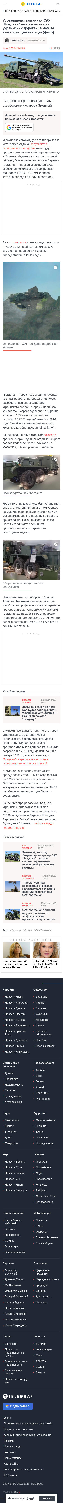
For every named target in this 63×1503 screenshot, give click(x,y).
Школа (40, 1025)
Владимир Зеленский (11, 1272)
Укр (58, 4)
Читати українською (14, 48)
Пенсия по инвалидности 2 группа (14, 1352)
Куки (30, 1498)
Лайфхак (41, 1190)
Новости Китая (14, 1184)
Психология (43, 1137)
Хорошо (47, 1498)
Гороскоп (41, 1161)
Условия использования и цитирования (27, 1435)
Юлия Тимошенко (15, 1313)
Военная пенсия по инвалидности (16, 1363)
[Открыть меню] (5, 4)
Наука (6, 1113)
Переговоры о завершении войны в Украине (33, 11)
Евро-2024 (42, 1093)
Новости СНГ (13, 1179)
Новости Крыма (14, 1046)
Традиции (41, 1285)
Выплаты (41, 1008)
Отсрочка (41, 1231)
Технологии (12, 1120)
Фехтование (43, 1098)
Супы (39, 1355)
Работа (40, 1002)
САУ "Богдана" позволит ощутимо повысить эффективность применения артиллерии (38, 915)
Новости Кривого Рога (15, 1033)
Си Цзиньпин (13, 1285)
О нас (7, 1417)
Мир (5, 1154)
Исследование (44, 1143)
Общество (40, 989)
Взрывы (10, 1229)
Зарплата (41, 996)
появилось (19, 242)
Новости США (13, 1167)
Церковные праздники (43, 1272)
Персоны (9, 1263)
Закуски (40, 1372)
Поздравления (44, 1202)
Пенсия (7, 1336)
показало (50, 435)
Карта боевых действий (13, 1222)
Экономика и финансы (11, 1064)
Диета (39, 1131)
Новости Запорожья (17, 1025)
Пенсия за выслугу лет (16, 1381)
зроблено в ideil (11, 1492)
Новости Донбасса (16, 1040)
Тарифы (10, 1090)
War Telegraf (27, 847)
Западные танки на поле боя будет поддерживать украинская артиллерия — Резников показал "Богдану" (40, 713)
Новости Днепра (15, 1008)
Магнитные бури (46, 1196)
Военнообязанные (47, 1237)
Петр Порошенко (15, 1308)
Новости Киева (14, 996)
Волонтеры (12, 1246)
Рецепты (39, 1336)
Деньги (9, 1073)
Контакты (9, 1452)
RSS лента (10, 1475)
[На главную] (31, 4)
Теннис (40, 1081)
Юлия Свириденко (16, 1325)
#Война (27, 930)
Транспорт (11, 1079)
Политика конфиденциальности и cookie (28, 1423)
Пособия (41, 1040)
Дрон (8, 1137)
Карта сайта (11, 1463)
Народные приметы (48, 1279)
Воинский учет (44, 1243)
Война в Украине (13, 1213)
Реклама (9, 1440)
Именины (41, 1302)
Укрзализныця (13, 1102)
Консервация (44, 1349)
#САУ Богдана (42, 930)
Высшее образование (44, 1033)
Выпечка (41, 1343)
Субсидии (42, 1014)
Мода (39, 1173)
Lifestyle (38, 1154)
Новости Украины (27, 701)
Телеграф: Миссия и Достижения (23, 1469)
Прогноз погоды (45, 1046)
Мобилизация (42, 1213)
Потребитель (43, 1167)
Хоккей (40, 1087)
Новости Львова (15, 1019)
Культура (41, 1184)
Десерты (41, 1361)
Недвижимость (14, 1084)
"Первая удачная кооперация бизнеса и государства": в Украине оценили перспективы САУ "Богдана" (38, 889)
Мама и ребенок (45, 1120)
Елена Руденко (17, 40)
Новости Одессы (15, 1014)
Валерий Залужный (17, 1296)
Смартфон (11, 1143)
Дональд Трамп (14, 1279)
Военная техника (15, 1252)
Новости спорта (43, 1063)
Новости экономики (28, 877)
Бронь (39, 1226)
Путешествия (44, 1179)
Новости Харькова (16, 1002)
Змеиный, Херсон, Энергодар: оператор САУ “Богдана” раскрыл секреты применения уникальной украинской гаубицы (39, 860)
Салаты (40, 1366)
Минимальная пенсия (13, 1372)
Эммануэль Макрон (16, 1290)
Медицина (42, 1019)
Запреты (41, 1290)
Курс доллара (13, 1096)
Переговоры (12, 1234)
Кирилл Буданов (15, 1302)
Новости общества (27, 904)
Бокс (39, 1075)
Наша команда (13, 1458)
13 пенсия (11, 1343)
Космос (9, 1126)
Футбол (40, 1070)
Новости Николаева (17, 1051)
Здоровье (39, 1113)
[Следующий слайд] (60, 11)
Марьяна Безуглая (16, 1319)
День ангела (43, 1296)
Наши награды (13, 1446)
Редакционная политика (18, 1429)
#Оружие (15, 930)
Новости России (14, 1173)
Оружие (9, 1240)
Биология (10, 1131)
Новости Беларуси (16, 1190)
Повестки (41, 1220)
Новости (8, 989)
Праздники (40, 1263)
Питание (41, 1126)
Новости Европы (15, 1161)
